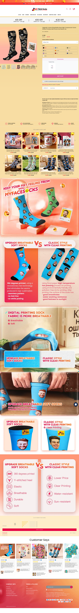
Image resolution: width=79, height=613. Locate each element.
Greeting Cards (52, 14)
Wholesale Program (10, 592)
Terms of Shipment (30, 593)
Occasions (39, 14)
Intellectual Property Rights (11, 595)
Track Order (49, 3)
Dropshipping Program (11, 593)
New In (59, 14)
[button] (2, 45)
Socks (19, 14)
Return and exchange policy (32, 590)
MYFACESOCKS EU (12, 606)
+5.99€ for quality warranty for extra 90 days (53, 81)
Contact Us (8, 588)
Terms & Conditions (30, 592)
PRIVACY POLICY (29, 588)
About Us (8, 586)
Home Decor (33, 14)
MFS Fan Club (9, 590)
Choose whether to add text (48, 39)
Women (27, 14)
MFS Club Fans (45, 84)
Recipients (45, 14)
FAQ (27, 586)
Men (23, 14)
